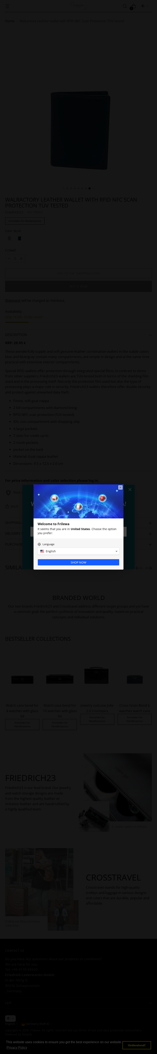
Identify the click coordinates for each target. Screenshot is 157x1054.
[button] (78, 551)
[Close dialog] (120, 487)
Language (48, 544)
